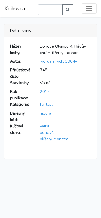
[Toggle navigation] (89, 8)
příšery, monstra (54, 139)
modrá (45, 113)
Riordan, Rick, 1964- (58, 61)
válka (44, 126)
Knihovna (14, 8)
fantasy (46, 104)
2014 (45, 91)
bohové (47, 132)
